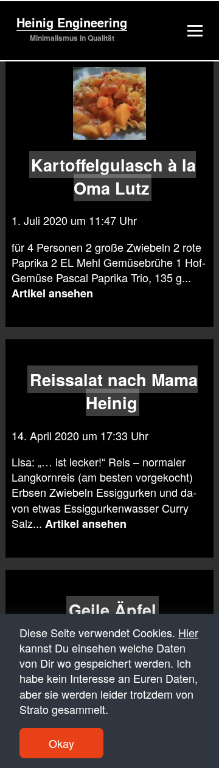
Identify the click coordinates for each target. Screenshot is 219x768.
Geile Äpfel (112, 609)
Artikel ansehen (52, 293)
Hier (188, 632)
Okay (61, 743)
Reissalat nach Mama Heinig (114, 391)
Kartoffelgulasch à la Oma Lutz (113, 176)
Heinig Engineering (71, 22)
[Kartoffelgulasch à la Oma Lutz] (110, 103)
